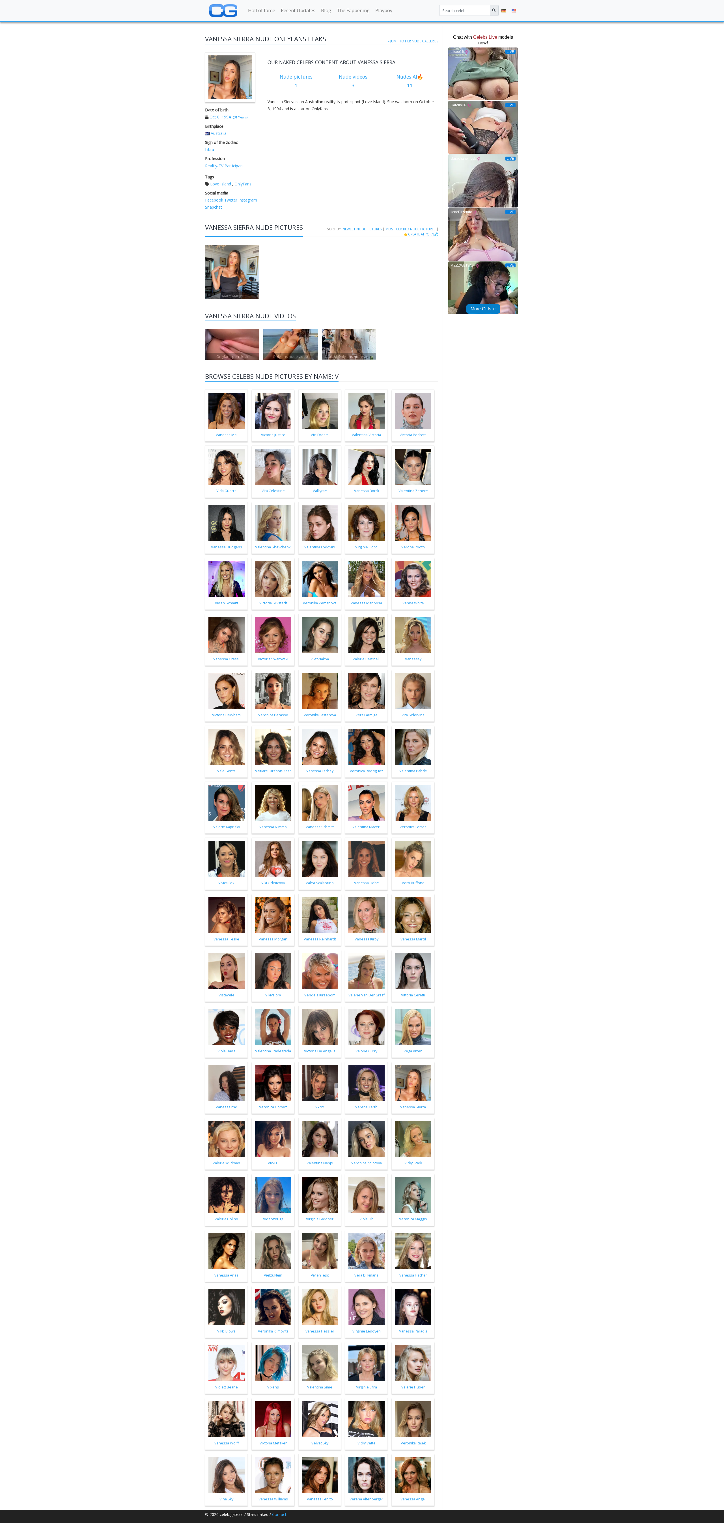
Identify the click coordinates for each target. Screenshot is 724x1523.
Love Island (220, 184)
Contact (279, 1514)
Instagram (247, 200)
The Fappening (353, 10)
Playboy (383, 10)
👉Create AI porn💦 (421, 234)
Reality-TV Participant (224, 165)
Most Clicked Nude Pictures (410, 229)
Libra (209, 149)
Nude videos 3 (353, 81)
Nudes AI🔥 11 (410, 81)
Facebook (214, 200)
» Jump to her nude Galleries (413, 41)
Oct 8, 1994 (220, 117)
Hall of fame (261, 10)
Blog (326, 10)
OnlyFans (242, 184)
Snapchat (213, 207)
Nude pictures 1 (296, 81)
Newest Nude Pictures (362, 229)
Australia (219, 133)
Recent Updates (298, 10)
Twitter (230, 200)
